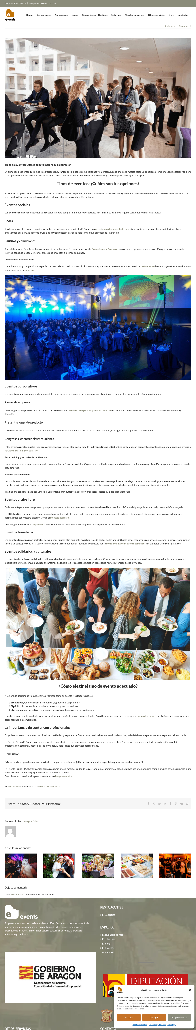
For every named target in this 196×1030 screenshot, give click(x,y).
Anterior (171, 25)
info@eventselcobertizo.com (42, 3)
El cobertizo (108, 939)
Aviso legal (172, 1024)
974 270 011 (20, 3)
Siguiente (184, 25)
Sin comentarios (53, 786)
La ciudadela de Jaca (112, 934)
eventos (41, 786)
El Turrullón (108, 948)
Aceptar (129, 1017)
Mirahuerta (108, 952)
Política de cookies (140, 1024)
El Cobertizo (108, 914)
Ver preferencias (179, 1017)
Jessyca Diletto (14, 786)
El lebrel (106, 943)
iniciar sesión (18, 893)
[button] (189, 990)
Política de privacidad (157, 1024)
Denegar (154, 1017)
